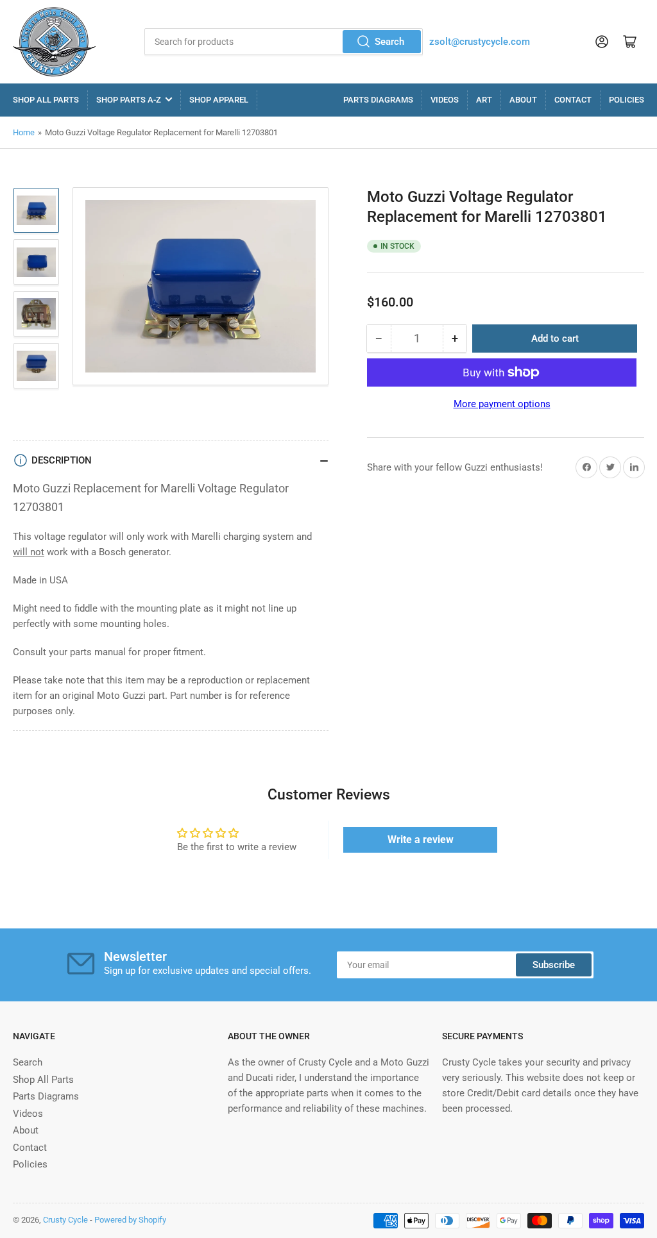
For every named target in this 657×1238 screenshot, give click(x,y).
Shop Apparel (218, 100)
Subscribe (554, 965)
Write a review (421, 839)
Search (389, 41)
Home (24, 132)
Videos (445, 100)
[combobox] (283, 41)
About (523, 100)
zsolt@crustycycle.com (479, 41)
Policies (626, 100)
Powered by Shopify (130, 1220)
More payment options (502, 404)
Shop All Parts (46, 100)
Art (484, 100)
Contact (573, 100)
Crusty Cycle (65, 1220)
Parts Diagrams (378, 100)
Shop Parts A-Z (128, 100)
